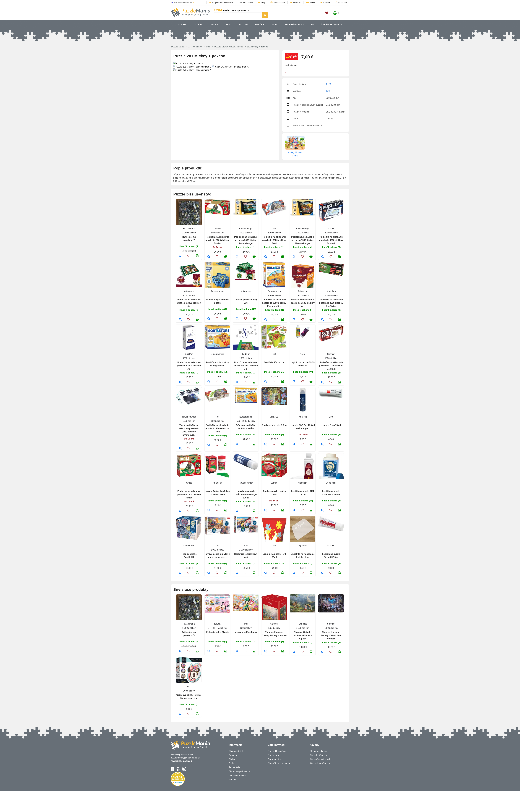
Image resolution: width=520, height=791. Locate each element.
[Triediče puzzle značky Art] (237, 319)
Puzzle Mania (177, 47)
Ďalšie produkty (331, 24)
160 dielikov (189, 691)
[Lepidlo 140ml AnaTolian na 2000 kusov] (208, 510)
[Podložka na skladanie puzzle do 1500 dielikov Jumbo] (180, 511)
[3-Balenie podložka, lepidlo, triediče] (237, 444)
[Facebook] (172, 770)
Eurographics (274, 291)
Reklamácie (234, 767)
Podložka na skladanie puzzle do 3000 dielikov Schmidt (331, 240)
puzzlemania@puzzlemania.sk (185, 758)
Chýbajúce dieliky (318, 751)
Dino (331, 417)
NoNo (303, 354)
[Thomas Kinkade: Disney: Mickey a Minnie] (265, 651)
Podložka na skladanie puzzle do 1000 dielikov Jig (246, 365)
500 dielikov (274, 628)
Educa (217, 624)
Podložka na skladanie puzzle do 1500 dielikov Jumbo (189, 494)
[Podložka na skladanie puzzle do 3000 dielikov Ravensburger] (237, 257)
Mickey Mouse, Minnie (295, 154)
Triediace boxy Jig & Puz (274, 425)
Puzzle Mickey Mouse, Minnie (228, 47)
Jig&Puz (189, 354)
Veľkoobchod (279, 3)
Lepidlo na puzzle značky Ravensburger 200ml (246, 494)
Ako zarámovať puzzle (320, 759)
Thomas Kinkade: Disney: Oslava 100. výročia (331, 635)
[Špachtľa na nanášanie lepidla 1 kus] (294, 573)
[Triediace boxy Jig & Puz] (265, 444)
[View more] (217, 214)
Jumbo (217, 228)
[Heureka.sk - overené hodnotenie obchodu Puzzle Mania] (178, 785)
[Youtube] (178, 770)
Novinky (183, 24)
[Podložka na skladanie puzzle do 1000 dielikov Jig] (237, 382)
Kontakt (326, 3)
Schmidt (331, 228)
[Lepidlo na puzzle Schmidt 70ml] (322, 573)
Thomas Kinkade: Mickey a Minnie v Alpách (303, 635)
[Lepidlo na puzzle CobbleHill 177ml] (322, 510)
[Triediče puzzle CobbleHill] (180, 573)
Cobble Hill (331, 483)
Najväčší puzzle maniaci (279, 763)
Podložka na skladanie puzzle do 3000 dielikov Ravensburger (246, 240)
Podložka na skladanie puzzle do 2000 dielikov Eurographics (274, 303)
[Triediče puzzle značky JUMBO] (265, 510)
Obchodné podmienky (239, 771)
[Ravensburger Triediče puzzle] (208, 319)
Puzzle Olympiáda (277, 751)
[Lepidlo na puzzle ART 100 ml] (294, 510)
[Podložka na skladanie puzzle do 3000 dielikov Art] (180, 319)
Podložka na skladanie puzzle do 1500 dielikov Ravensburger (303, 240)
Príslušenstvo (294, 24)
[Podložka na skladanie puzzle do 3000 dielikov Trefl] (265, 257)
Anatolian (331, 291)
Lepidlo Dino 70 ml (331, 425)
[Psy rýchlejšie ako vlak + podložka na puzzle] (208, 573)
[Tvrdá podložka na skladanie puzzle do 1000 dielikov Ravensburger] (180, 448)
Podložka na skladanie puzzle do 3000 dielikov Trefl (274, 240)
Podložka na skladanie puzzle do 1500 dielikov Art (303, 303)
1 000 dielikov (189, 233)
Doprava (297, 3)
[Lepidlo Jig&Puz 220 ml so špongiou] (294, 444)
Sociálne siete (275, 759)
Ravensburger (246, 228)
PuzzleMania (189, 228)
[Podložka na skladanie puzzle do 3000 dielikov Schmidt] (322, 257)
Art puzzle (189, 291)
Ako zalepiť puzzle (318, 755)
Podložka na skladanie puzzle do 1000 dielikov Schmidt (331, 365)
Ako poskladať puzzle (320, 763)
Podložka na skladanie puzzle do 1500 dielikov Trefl (217, 428)
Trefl (208, 47)
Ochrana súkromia (237, 775)
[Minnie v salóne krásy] (237, 651)
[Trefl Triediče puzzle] (265, 381)
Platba (312, 3)
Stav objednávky (245, 3)
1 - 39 (328, 84)
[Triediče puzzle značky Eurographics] (208, 381)
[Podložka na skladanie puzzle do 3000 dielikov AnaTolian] (322, 319)
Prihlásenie (228, 3)
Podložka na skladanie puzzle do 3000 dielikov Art (189, 303)
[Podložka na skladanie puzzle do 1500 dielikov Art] (294, 319)
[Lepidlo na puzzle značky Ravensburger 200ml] (237, 511)
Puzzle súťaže (275, 755)
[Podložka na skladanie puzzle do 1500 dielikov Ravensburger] (294, 257)
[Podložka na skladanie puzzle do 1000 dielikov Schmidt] (322, 382)
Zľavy (198, 24)
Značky (259, 24)
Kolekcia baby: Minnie (217, 632)
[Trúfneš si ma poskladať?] (180, 256)
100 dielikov (246, 628)
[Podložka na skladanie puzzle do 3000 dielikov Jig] (180, 382)
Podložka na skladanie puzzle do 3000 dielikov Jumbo (217, 240)
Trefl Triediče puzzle (274, 362)
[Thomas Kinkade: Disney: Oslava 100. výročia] (322, 652)
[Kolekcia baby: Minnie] (208, 651)
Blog (263, 3)
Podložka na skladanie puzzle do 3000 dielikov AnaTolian (331, 303)
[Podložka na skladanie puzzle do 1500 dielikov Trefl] (208, 445)
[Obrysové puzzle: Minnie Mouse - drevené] (180, 714)
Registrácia (217, 3)
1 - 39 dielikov (195, 47)
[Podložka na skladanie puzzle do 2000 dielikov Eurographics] (265, 319)
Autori (243, 24)
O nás (231, 763)
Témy (229, 24)
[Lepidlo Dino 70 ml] (322, 444)
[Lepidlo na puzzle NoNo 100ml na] (294, 381)
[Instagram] (184, 770)
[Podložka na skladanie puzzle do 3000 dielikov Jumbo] (208, 257)
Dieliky (214, 24)
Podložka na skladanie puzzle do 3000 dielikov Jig (189, 365)
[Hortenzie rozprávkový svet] (237, 573)
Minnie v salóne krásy (246, 632)
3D (312, 24)
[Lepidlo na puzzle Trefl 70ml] (265, 573)
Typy (274, 24)
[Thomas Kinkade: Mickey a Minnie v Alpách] (294, 652)
